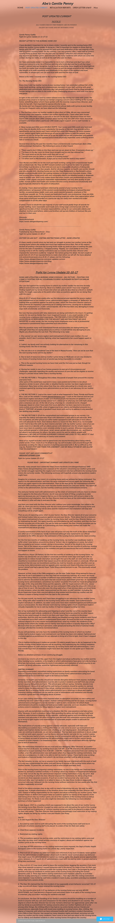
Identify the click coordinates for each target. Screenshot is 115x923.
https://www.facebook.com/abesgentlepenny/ (68, 467)
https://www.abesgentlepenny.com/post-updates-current (42, 259)
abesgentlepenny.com (56, 396)
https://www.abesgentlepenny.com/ (32, 469)
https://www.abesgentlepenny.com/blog (35, 261)
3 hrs (48, 232)
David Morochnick (37, 232)
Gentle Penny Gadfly (27, 35)
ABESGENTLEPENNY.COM (29, 455)
